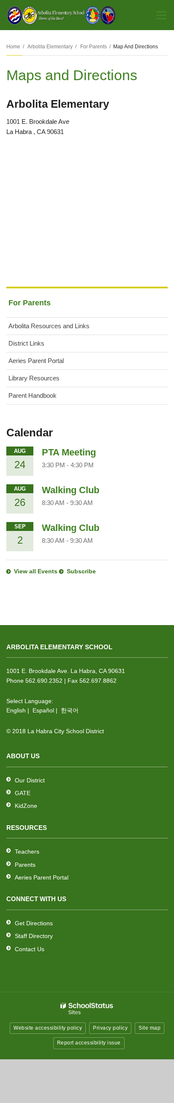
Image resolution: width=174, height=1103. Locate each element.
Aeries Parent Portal (47, 363)
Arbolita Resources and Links (49, 326)
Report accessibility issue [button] (89, 1043)
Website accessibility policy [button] (48, 1028)
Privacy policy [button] (110, 1028)
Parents (25, 864)
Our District (30, 780)
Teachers (27, 851)
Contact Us (29, 949)
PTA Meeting (69, 452)
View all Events (35, 571)
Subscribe (81, 571)
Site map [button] (149, 1028)
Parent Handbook (32, 395)
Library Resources (34, 378)
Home (13, 47)
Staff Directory (34, 936)
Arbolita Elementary (50, 47)
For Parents (93, 47)
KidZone (26, 805)
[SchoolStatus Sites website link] (87, 1008)
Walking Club (70, 490)
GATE (22, 793)
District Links (26, 343)
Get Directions (34, 923)
